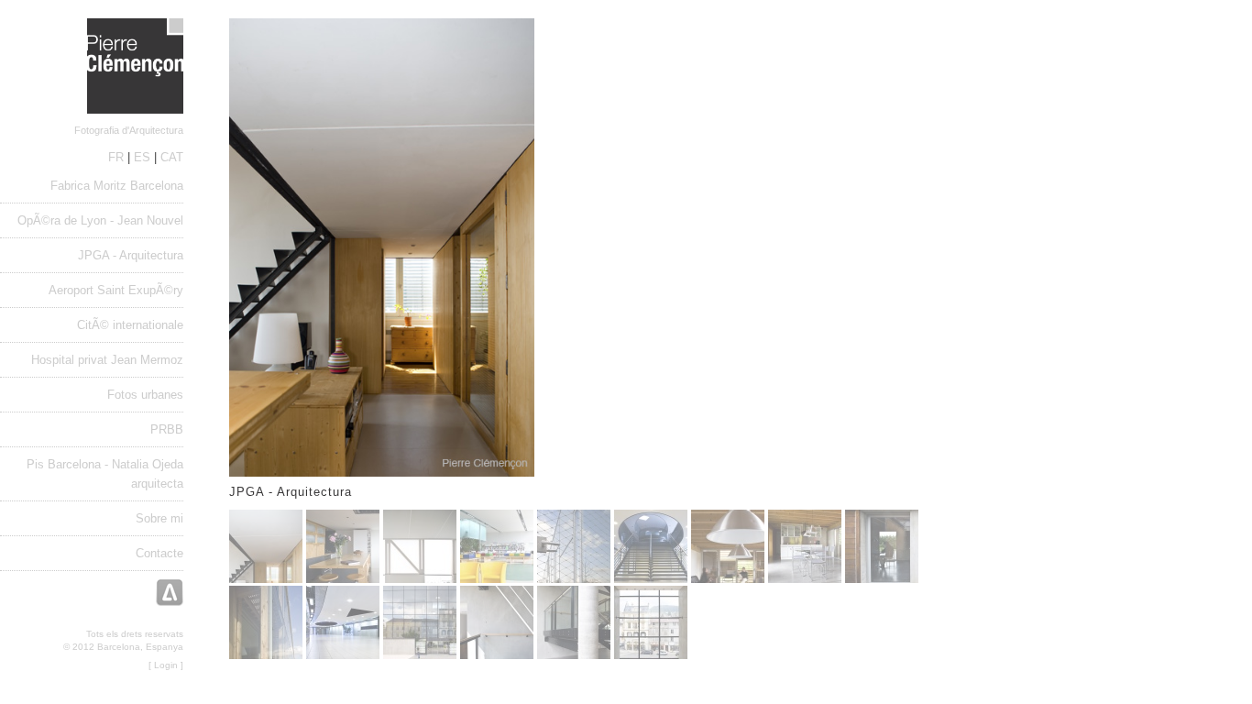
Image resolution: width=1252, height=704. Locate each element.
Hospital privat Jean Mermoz (107, 360)
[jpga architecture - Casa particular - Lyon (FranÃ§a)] (727, 579)
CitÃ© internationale (130, 325)
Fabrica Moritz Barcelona (116, 185)
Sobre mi (159, 518)
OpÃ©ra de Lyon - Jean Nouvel (100, 220)
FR (116, 157)
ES (142, 157)
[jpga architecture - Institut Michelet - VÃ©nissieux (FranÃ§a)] (650, 579)
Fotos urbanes (145, 395)
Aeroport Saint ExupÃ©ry (116, 290)
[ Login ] (165, 665)
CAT (171, 157)
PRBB (166, 429)
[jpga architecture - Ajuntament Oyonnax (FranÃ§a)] (419, 655)
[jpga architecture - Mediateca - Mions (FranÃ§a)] (419, 579)
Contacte (159, 553)
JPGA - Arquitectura (130, 255)
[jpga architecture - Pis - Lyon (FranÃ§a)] (265, 579)
